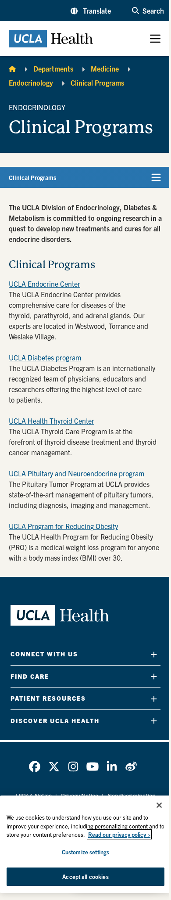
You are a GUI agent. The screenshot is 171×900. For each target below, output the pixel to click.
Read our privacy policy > (119, 834)
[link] (35, 767)
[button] (91, 10)
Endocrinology (31, 82)
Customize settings (85, 852)
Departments (53, 68)
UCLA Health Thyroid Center (51, 420)
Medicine (105, 68)
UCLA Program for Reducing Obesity (63, 526)
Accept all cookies (85, 876)
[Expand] (154, 654)
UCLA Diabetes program (45, 357)
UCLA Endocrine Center (44, 283)
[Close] (159, 805)
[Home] (12, 68)
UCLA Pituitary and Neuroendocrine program (76, 473)
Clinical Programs (97, 82)
